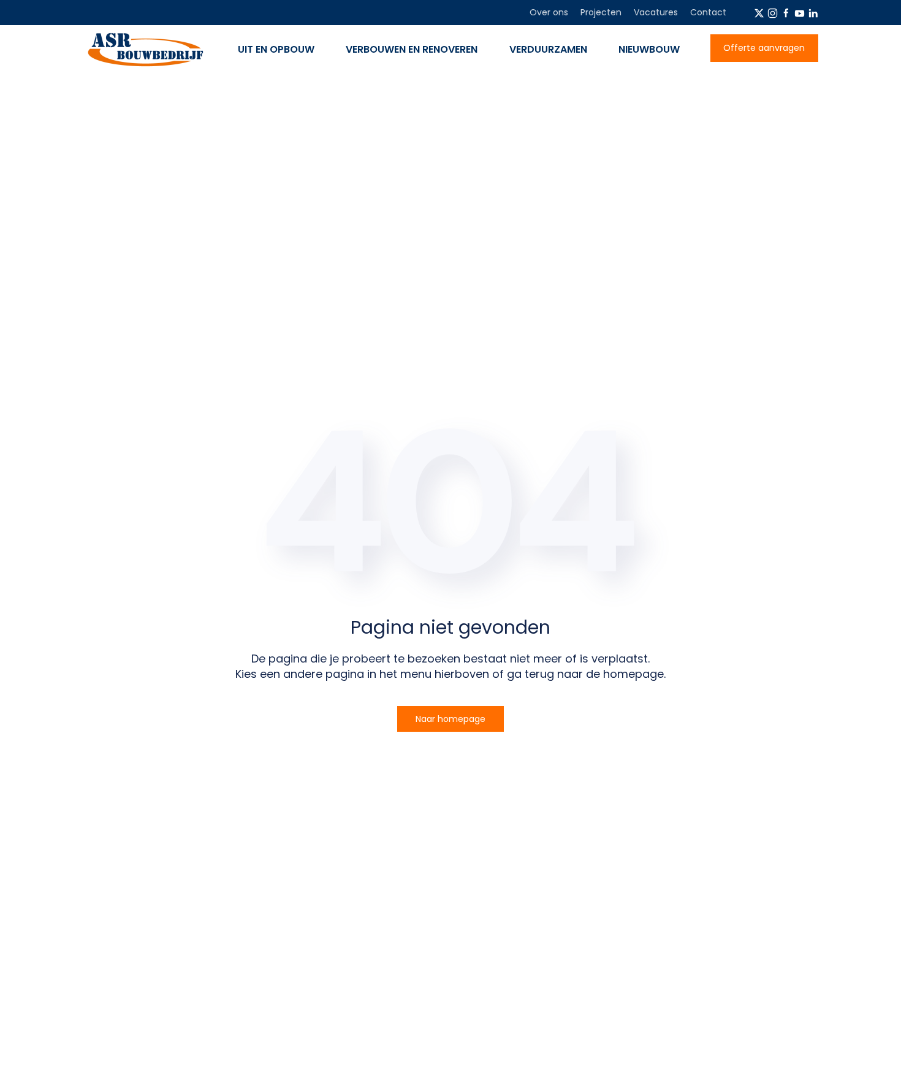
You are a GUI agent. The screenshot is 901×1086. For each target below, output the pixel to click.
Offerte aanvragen (764, 48)
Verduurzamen (548, 49)
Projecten (601, 12)
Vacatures (656, 12)
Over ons (549, 12)
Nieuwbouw (649, 49)
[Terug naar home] (145, 49)
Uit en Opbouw (276, 49)
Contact (708, 12)
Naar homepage (450, 719)
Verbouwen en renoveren (411, 49)
